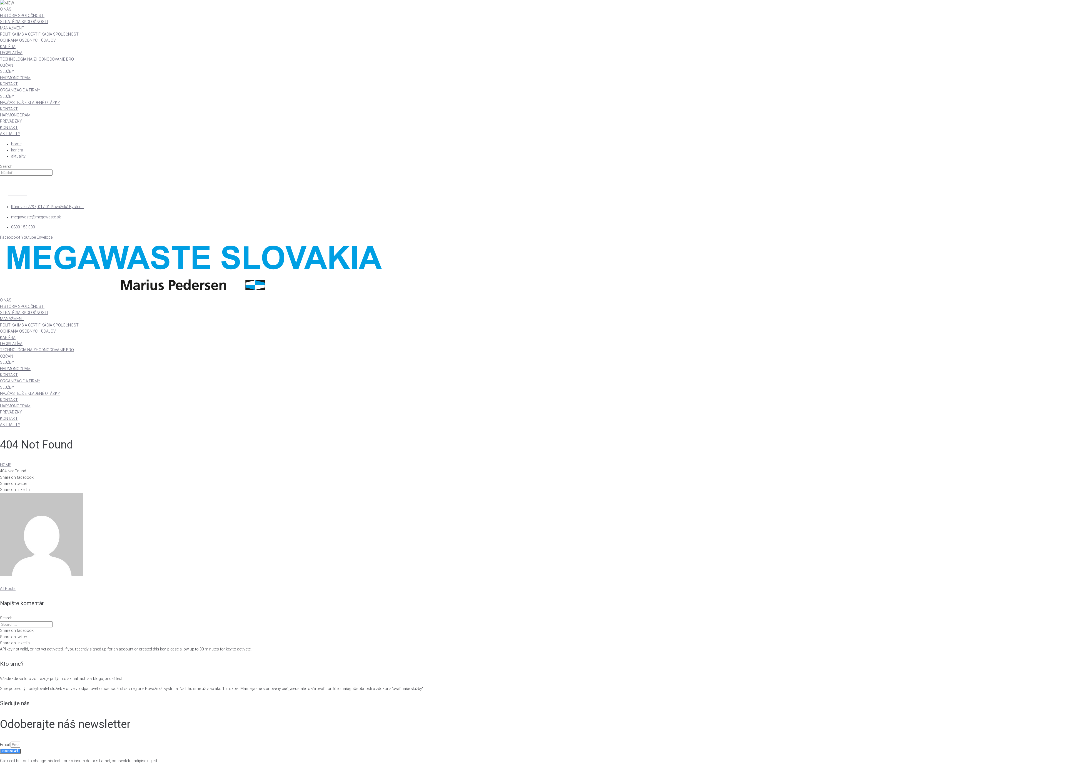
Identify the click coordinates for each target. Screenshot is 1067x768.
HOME (5, 465)
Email (5, 744)
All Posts (8, 588)
